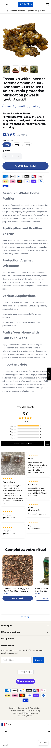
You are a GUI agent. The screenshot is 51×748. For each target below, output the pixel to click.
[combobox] (25, 724)
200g (17, 145)
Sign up (38, 660)
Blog (38, 711)
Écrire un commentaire (22, 444)
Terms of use (22, 708)
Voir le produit (18, 598)
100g (7, 145)
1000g (27, 145)
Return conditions (17, 711)
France (24, 672)
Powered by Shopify (25, 716)
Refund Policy (35, 708)
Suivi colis (30, 711)
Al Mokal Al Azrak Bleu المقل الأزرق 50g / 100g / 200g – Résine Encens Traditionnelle (17, 589)
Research (12, 708)
